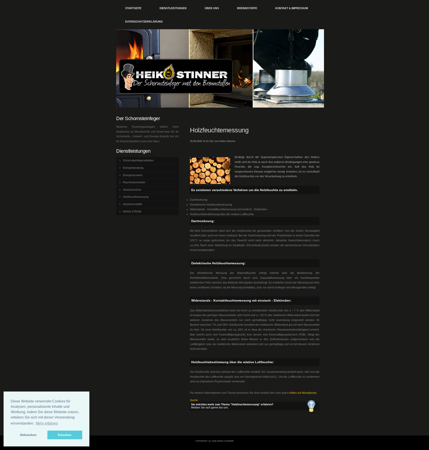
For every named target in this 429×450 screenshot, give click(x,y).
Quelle (194, 400)
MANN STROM (132, 211)
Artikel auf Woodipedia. (303, 392)
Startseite (133, 8)
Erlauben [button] (65, 435)
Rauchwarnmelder (134, 182)
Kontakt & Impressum (291, 8)
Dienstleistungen (173, 8)
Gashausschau (132, 189)
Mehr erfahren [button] (47, 423)
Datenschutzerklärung (144, 21)
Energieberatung (133, 167)
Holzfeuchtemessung (136, 196)
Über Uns (212, 8)
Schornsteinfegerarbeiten (138, 160)
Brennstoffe (247, 8)
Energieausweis (133, 175)
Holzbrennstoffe (132, 204)
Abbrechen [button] (28, 435)
